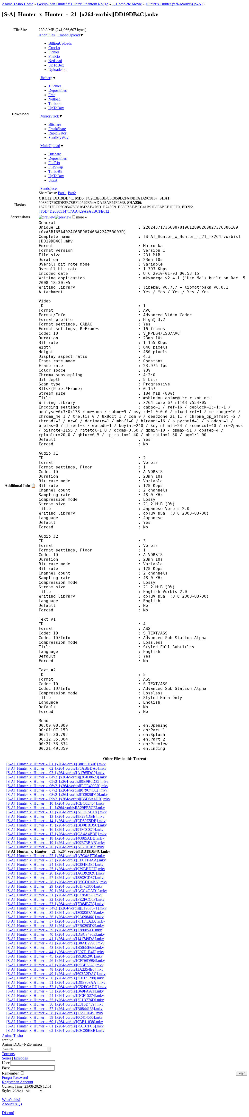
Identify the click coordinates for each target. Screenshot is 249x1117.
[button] (73, 216)
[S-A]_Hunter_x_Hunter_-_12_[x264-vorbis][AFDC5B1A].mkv (56, 812)
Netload (54, 99)
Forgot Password (15, 1077)
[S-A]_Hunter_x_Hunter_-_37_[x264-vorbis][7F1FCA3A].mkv (55, 921)
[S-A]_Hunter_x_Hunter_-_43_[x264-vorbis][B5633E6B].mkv (55, 947)
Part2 (72, 193)
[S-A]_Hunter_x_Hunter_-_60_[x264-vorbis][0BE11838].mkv (54, 1022)
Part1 (62, 193)
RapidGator (57, 133)
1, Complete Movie (127, 4)
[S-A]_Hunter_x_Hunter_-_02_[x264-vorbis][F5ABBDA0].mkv (56, 768)
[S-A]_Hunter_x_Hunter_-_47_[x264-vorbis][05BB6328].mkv (54, 965)
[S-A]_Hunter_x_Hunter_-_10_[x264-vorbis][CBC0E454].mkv (55, 803)
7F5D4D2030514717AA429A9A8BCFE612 (74, 211)
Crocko (54, 48)
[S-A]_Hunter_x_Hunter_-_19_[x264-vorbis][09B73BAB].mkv (55, 843)
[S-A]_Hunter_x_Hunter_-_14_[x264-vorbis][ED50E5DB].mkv (56, 821)
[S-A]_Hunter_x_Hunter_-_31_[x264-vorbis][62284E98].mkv (54, 895)
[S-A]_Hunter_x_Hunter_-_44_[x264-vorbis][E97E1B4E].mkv (55, 952)
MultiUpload (50, 146)
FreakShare (57, 129)
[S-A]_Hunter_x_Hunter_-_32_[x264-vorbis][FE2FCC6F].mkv (55, 899)
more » (81, 217)
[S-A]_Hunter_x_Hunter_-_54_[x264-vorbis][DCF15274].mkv (55, 995)
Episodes (21, 1058)
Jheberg (46, 78)
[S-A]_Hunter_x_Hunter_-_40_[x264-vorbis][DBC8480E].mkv (55, 934)
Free (51, 95)
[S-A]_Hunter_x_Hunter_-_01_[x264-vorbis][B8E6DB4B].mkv (56, 764)
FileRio (54, 56)
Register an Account (17, 1082)
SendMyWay (58, 137)
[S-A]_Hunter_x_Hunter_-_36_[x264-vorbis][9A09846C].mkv (55, 917)
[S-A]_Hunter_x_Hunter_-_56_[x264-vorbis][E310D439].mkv (54, 1004)
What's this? (11, 1100)
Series (6, 1058)
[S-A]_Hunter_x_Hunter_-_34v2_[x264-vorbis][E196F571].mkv (56, 908)
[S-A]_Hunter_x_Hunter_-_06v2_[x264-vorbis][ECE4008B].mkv (57, 786)
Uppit (52, 180)
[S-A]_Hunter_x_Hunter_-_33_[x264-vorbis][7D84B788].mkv (55, 904)
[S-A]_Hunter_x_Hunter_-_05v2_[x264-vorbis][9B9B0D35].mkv (57, 781)
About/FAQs (12, 1104)
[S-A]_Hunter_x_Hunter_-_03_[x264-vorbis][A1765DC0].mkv (55, 773)
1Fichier (54, 86)
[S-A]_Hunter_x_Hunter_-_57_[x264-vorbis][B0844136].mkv (54, 1009)
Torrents (8, 1054)
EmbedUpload (68, 35)
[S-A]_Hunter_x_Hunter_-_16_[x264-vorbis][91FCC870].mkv (55, 829)
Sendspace (48, 188)
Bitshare (54, 124)
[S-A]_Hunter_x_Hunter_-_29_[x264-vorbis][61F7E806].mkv (54, 886)
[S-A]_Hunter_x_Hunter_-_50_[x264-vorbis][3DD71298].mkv (55, 978)
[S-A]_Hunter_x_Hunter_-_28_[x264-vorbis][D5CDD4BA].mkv (56, 882)
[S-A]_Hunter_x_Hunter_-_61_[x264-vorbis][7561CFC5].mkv (55, 1026)
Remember (11, 1073)
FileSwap (55, 167)
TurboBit (55, 171)
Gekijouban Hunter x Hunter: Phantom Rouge (72, 4)
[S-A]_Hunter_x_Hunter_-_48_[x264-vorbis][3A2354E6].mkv (54, 969)
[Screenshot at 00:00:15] (47, 217)
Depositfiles (57, 90)
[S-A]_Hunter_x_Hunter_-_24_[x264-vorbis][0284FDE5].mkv (55, 864)
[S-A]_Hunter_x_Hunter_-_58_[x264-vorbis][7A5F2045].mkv (54, 1013)
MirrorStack (49, 116)
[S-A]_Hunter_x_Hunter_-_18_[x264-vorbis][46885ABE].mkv (55, 838)
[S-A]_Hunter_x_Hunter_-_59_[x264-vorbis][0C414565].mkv (54, 1017)
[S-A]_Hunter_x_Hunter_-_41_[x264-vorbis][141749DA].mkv (55, 939)
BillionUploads (60, 43)
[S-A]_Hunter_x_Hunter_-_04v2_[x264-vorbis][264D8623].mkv (56, 777)
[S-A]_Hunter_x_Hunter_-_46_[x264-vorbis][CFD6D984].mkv (55, 961)
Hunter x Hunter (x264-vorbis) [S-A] (174, 4)
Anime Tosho (12, 1036)
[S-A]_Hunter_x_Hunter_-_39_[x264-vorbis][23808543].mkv (54, 930)
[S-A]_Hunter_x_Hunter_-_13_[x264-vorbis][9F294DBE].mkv (55, 816)
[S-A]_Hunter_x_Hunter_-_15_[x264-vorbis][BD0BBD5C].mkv (56, 825)
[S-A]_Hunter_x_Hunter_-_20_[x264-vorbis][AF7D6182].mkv (55, 847)
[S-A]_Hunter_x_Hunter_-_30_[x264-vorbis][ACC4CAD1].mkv (56, 891)
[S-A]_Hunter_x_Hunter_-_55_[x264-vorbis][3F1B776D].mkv (55, 1000)
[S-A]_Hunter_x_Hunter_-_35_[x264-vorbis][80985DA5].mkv (55, 912)
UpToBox (56, 65)
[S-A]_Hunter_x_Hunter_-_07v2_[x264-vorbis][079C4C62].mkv (56, 790)
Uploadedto (57, 69)
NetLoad (55, 61)
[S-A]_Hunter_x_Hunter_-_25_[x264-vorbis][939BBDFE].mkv (55, 869)
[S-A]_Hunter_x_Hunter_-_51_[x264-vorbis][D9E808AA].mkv (55, 982)
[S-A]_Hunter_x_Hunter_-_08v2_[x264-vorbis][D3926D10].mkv (57, 794)
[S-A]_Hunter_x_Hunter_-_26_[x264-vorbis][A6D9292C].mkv (55, 873)
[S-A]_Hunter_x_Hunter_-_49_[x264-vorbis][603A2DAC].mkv (56, 974)
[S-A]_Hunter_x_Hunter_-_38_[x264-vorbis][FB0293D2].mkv (55, 926)
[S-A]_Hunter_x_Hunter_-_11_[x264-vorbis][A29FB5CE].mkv (55, 808)
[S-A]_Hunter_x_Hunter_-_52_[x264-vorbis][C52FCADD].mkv (56, 987)
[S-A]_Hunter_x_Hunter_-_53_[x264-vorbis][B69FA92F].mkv (55, 991)
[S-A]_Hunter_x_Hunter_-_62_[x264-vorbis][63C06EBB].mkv (55, 1030)
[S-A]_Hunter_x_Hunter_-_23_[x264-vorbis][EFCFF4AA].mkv (56, 860)
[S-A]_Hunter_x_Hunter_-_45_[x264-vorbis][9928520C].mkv (54, 956)
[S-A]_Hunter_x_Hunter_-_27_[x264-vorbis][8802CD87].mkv (55, 877)
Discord (8, 1113)
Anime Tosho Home (17, 4)
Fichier (53, 52)
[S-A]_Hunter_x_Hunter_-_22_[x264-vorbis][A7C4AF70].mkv (55, 856)
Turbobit (55, 103)
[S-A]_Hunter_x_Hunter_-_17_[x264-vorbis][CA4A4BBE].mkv (56, 834)
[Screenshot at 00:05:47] (63, 217)
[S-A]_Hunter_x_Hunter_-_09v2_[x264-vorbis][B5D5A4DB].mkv (58, 799)
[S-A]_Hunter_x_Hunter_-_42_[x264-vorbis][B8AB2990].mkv (55, 943)
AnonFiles (47, 35)
